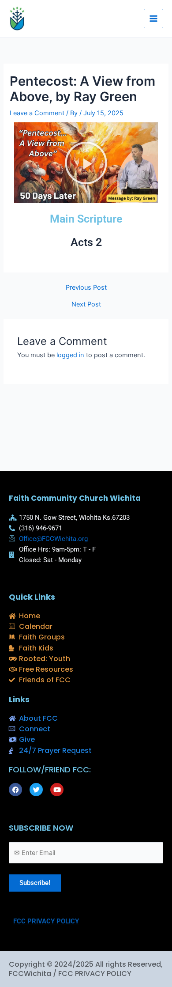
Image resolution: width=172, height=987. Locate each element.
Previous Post (86, 287)
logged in (70, 355)
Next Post (86, 304)
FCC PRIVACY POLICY (46, 921)
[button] (86, 163)
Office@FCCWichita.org (53, 539)
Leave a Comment (37, 113)
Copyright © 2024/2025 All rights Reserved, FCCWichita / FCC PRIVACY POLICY (86, 969)
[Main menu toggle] (153, 18)
